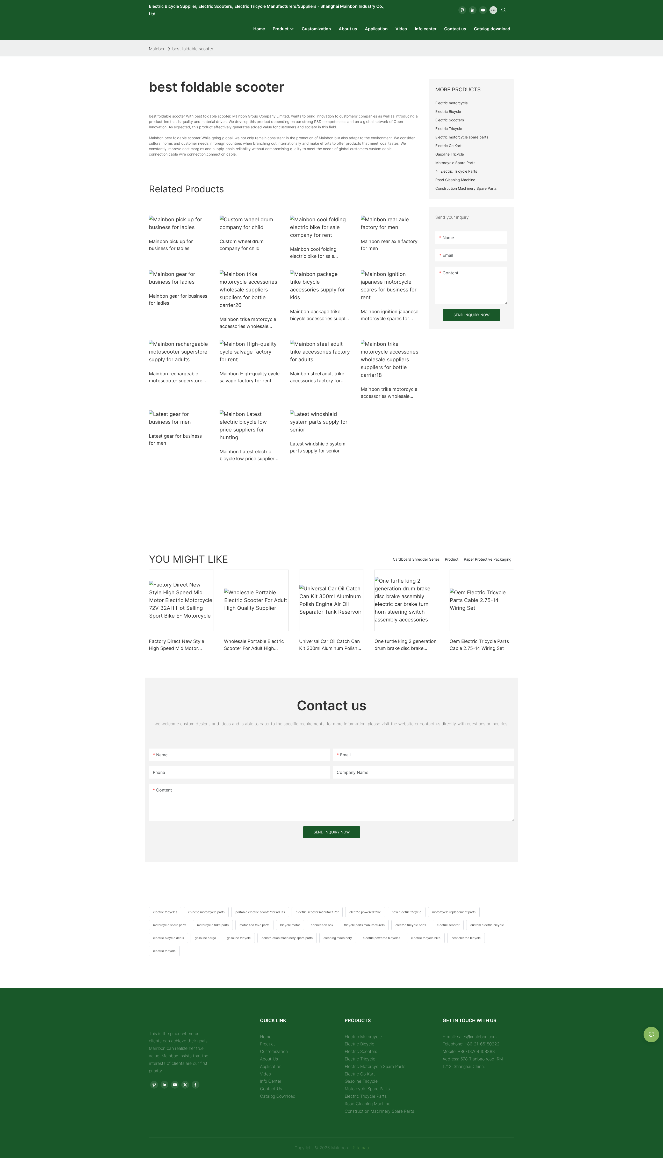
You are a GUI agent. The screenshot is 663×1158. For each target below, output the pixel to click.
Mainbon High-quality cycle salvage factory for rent (249, 377)
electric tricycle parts (410, 925)
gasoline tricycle (239, 938)
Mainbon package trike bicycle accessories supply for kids (319, 315)
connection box (322, 925)
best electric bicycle (466, 938)
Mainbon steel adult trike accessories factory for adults (317, 377)
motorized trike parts (254, 925)
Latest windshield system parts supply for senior (317, 447)
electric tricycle (164, 951)
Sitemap (360, 1147)
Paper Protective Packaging (487, 559)
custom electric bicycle (487, 925)
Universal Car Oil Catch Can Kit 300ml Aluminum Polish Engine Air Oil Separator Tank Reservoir (331, 645)
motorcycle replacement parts (453, 912)
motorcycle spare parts (169, 925)
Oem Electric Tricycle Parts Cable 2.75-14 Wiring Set (479, 645)
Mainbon (157, 48)
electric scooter (448, 925)
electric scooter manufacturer (317, 912)
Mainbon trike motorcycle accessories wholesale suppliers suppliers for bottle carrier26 (248, 323)
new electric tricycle (406, 912)
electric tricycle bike (426, 938)
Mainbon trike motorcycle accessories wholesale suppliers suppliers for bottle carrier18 (389, 393)
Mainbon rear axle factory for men (389, 245)
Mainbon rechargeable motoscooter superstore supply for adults (175, 377)
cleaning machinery (337, 938)
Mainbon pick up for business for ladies (171, 245)
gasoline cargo (205, 938)
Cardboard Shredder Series (416, 559)
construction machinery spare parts (287, 938)
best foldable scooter (192, 48)
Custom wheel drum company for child (242, 245)
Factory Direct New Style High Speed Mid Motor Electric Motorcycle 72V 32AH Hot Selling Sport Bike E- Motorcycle (179, 645)
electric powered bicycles (381, 938)
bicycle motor (290, 925)
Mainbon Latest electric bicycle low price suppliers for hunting (248, 455)
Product (451, 559)
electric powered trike (365, 912)
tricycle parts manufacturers (364, 925)
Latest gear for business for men (175, 439)
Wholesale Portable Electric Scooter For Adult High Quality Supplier (254, 645)
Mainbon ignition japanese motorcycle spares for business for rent (389, 315)
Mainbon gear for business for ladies (178, 299)
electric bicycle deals (168, 938)
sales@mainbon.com (477, 1036)
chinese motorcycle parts (206, 912)
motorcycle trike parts (213, 925)
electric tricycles (165, 912)
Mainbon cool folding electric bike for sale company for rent (313, 253)
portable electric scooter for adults (260, 912)
